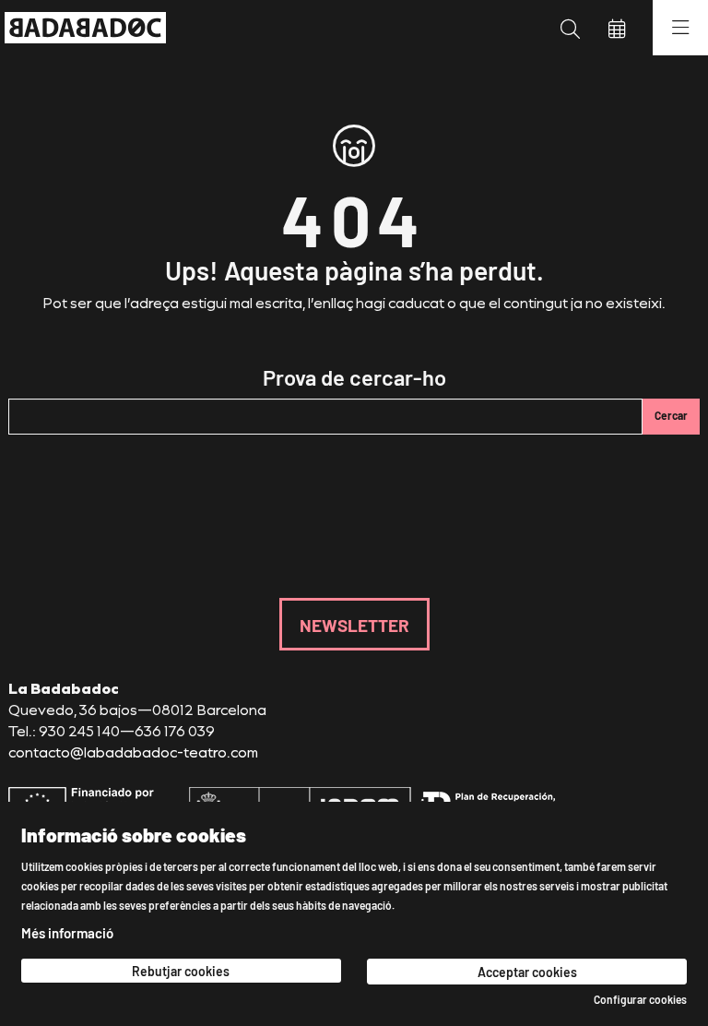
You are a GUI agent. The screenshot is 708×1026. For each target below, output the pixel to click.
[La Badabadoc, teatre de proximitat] (80, 27)
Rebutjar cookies (181, 970)
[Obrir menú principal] (680, 27)
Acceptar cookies (527, 971)
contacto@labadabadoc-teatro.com (133, 752)
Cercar (671, 415)
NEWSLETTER (354, 624)
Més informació (67, 932)
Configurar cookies (640, 999)
